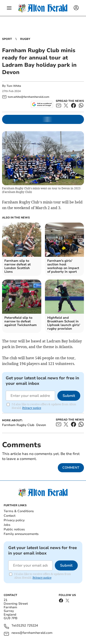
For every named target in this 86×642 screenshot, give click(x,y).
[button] (9, 8)
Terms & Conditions (19, 511)
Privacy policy (14, 520)
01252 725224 (27, 626)
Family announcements (21, 534)
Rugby (25, 39)
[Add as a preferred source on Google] (42, 104)
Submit (69, 395)
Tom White (14, 86)
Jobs (7, 525)
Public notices (14, 529)
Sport (7, 39)
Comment (70, 467)
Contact (9, 516)
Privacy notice (31, 408)
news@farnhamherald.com (32, 633)
